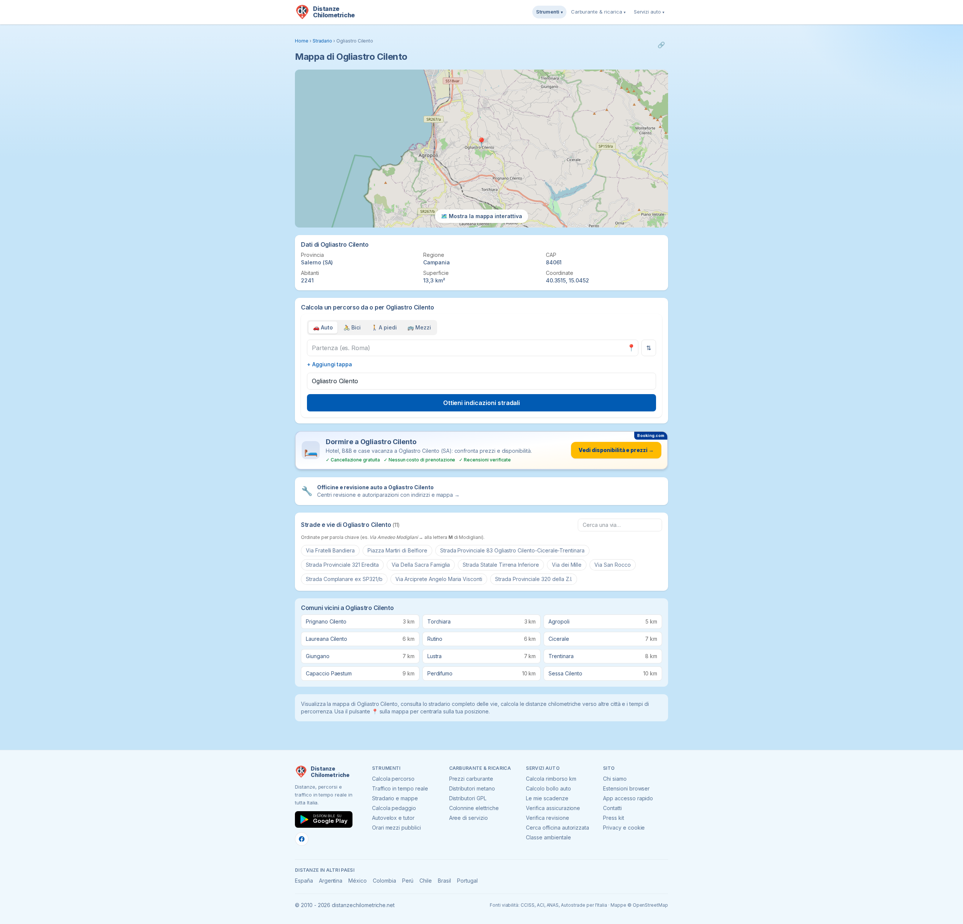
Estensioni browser (626, 788)
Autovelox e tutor (393, 818)
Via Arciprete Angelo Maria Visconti (438, 579)
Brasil (444, 880)
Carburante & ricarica (598, 12)
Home (301, 41)
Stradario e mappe (395, 798)
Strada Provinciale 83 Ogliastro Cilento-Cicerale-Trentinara (512, 550)
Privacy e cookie (624, 827)
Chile (425, 880)
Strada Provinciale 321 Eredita (342, 564)
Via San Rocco (612, 564)
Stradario (323, 41)
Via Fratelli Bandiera (330, 550)
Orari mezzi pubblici (396, 827)
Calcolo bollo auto (548, 788)
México (357, 880)
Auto (323, 327)
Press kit (613, 818)
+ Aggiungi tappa (329, 364)
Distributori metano (472, 788)
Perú (408, 880)
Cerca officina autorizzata (557, 827)
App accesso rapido (628, 798)
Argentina (331, 880)
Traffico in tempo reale (400, 788)
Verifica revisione (547, 818)
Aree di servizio (468, 818)
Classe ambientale (548, 837)
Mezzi (419, 327)
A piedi (384, 327)
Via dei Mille (567, 564)
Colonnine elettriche (474, 808)
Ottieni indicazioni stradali (481, 403)
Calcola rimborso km (551, 778)
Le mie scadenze (547, 798)
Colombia (384, 880)
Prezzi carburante (471, 778)
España (304, 880)
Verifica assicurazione (553, 808)
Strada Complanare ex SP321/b (344, 579)
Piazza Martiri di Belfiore (397, 550)
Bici (352, 327)
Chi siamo (615, 778)
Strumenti (549, 12)
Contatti (612, 808)
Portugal (467, 880)
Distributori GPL (467, 798)
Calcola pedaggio (394, 808)
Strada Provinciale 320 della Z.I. (533, 579)
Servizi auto (649, 12)
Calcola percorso (393, 778)
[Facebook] (301, 839)
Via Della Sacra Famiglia (421, 564)
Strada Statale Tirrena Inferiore (501, 564)
